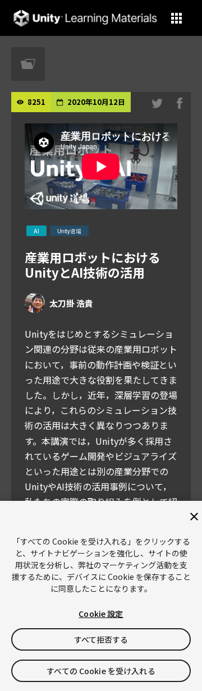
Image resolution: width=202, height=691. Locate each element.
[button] (176, 18)
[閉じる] (194, 516)
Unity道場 (69, 231)
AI (36, 231)
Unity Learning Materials (85, 18)
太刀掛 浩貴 (71, 303)
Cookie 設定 (101, 613)
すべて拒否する (101, 639)
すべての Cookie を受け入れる (101, 670)
